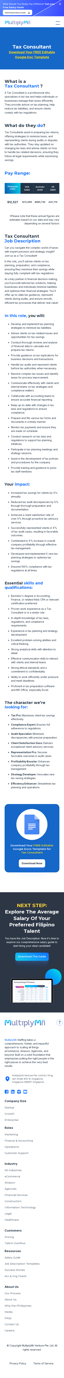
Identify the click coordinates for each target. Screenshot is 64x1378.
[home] (16, 23)
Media (8, 1312)
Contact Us (12, 1324)
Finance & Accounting (19, 1140)
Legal (8, 1213)
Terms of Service (43, 1363)
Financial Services (16, 1195)
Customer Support (16, 1153)
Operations (12, 1146)
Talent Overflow (15, 1243)
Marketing (11, 1134)
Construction (13, 1201)
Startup (9, 1107)
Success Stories (15, 1270)
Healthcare (12, 1219)
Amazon (10, 1182)
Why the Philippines (18, 1305)
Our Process (13, 1293)
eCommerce (12, 1176)
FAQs (8, 1318)
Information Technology (20, 1207)
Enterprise (11, 1120)
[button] (57, 23)
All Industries (13, 1170)
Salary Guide (12, 1257)
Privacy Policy (18, 1363)
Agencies (11, 1188)
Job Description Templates (22, 1263)
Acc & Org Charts (15, 1276)
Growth (9, 1113)
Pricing (9, 1237)
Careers (10, 1330)
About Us (11, 1299)
